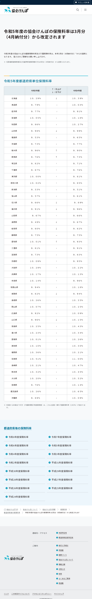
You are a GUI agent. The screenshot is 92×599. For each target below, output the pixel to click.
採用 (60, 574)
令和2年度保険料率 (18, 462)
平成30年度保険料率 (19, 471)
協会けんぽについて (30, 509)
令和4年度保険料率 (18, 454)
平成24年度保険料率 (19, 496)
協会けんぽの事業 (49, 509)
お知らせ (62, 569)
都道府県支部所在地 (66, 537)
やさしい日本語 (83, 2)
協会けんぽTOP (12, 509)
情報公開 (62, 564)
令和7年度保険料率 (61, 437)
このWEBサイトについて (20, 594)
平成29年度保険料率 (62, 471)
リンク (6, 594)
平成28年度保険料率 (19, 479)
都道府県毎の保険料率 (18, 428)
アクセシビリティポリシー (41, 594)
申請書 (61, 550)
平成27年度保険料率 (62, 479)
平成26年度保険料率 (19, 488)
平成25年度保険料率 (62, 488)
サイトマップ (59, 594)
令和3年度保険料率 (61, 454)
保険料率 (63, 509)
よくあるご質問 (64, 578)
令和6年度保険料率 (18, 445)
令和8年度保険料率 (18, 437)
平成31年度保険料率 (62, 462)
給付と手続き (63, 545)
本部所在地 (63, 533)
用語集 (61, 583)
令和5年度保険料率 (61, 445)
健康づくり (63, 555)
